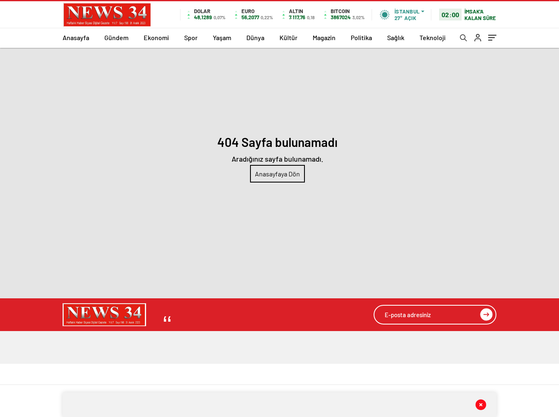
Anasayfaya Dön (277, 174)
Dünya (255, 37)
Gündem (116, 37)
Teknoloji (432, 37)
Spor (191, 37)
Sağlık (395, 37)
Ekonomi (156, 37)
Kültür (289, 37)
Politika (361, 37)
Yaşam (222, 37)
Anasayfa (76, 37)
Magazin (324, 37)
